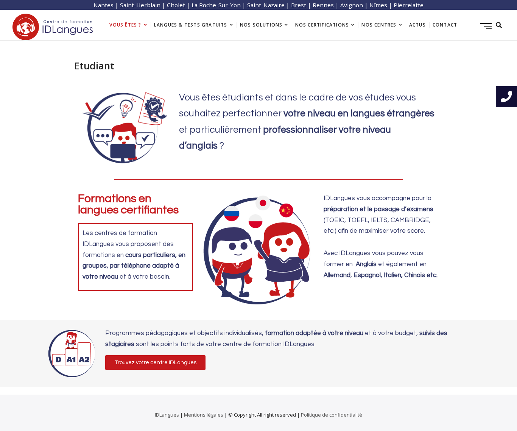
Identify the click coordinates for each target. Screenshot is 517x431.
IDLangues (167, 414)
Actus (417, 25)
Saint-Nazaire (266, 5)
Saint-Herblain (140, 5)
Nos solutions (261, 25)
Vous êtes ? (125, 25)
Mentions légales (203, 414)
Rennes (323, 5)
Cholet (176, 5)
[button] (155, 362)
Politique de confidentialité (331, 414)
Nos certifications (322, 25)
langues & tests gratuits (190, 25)
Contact (445, 25)
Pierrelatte (409, 5)
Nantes (103, 5)
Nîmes (378, 5)
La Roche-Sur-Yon (216, 5)
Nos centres (378, 25)
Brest (298, 5)
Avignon (351, 5)
